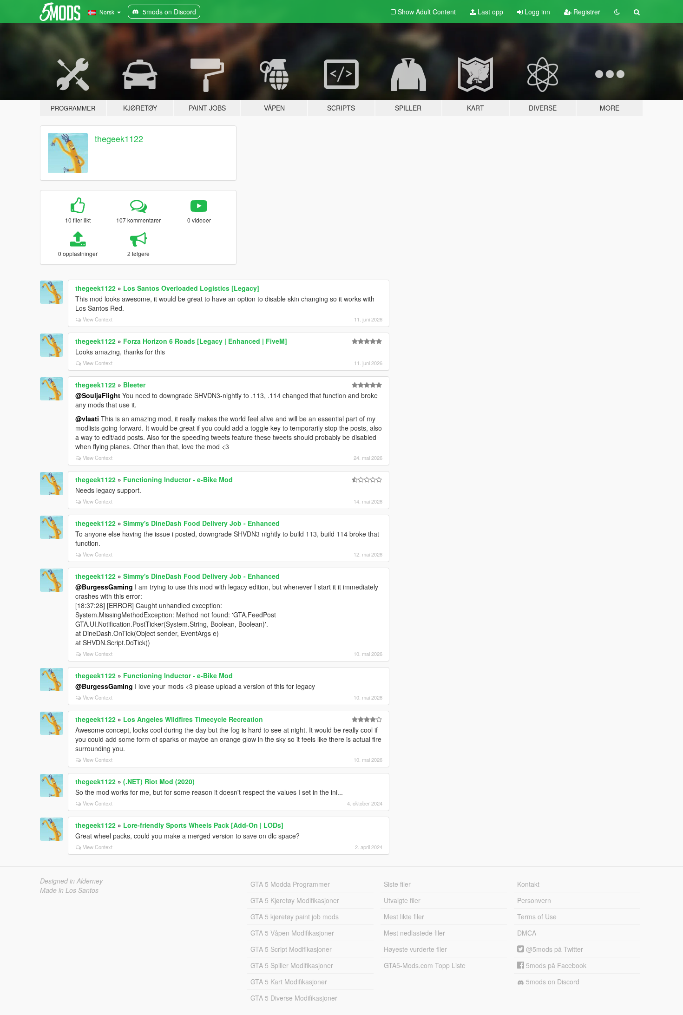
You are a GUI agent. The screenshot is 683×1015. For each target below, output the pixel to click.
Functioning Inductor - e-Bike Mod (178, 479)
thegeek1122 (119, 138)
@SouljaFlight (97, 395)
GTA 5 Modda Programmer (290, 884)
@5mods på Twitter (553, 949)
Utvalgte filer (402, 900)
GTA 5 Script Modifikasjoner (291, 949)
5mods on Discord (551, 981)
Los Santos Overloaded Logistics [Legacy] (191, 288)
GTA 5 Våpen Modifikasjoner (292, 932)
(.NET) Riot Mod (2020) (159, 781)
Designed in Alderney (71, 880)
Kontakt (528, 884)
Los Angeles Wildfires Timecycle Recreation (193, 719)
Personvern (534, 900)
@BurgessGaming (104, 586)
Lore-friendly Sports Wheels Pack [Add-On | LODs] (203, 825)
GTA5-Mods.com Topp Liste (425, 965)
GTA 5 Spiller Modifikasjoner (291, 965)
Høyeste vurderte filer (415, 949)
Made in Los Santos (69, 890)
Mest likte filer (404, 916)
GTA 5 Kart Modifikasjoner (288, 981)
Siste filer (397, 884)
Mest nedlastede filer (414, 932)
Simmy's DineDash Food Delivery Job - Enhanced (201, 523)
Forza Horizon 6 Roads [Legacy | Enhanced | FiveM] (205, 341)
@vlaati (87, 418)
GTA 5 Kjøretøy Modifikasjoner (294, 900)
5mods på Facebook (555, 965)
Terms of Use (537, 916)
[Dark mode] (617, 11)
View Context (97, 319)
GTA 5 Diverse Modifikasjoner (293, 997)
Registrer (585, 11)
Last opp (489, 11)
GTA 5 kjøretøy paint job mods (294, 916)
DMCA (526, 932)
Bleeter (134, 384)
